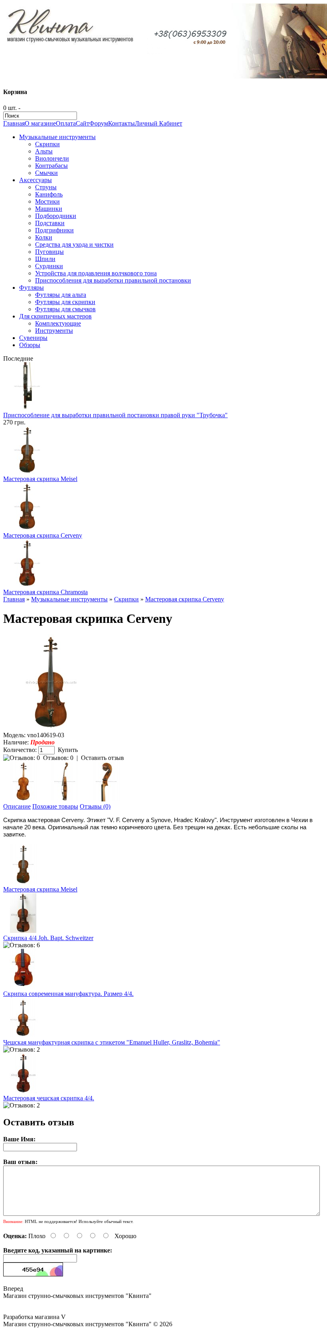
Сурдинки (49, 266)
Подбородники (55, 215)
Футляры (31, 287)
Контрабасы (51, 165)
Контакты (121, 123)
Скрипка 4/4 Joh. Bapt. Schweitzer (48, 937)
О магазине (40, 123)
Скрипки (47, 144)
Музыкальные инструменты (57, 136)
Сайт (82, 123)
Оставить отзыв (102, 757)
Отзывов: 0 (58, 757)
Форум (98, 123)
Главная (14, 123)
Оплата (66, 123)
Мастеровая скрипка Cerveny (42, 535)
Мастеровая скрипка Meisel (40, 478)
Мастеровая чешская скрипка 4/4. (48, 1098)
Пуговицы (49, 251)
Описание (17, 806)
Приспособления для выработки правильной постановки (113, 280)
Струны (46, 187)
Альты (44, 151)
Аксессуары (35, 180)
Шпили (45, 258)
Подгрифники (54, 230)
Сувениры (33, 337)
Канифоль (49, 194)
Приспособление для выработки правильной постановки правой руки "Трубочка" (115, 415)
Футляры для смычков (65, 309)
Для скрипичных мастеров (55, 316)
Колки (43, 237)
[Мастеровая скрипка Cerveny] (51, 727)
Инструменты (54, 330)
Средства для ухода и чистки (74, 244)
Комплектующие (58, 323)
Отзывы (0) (95, 806)
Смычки (46, 172)
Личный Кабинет (158, 123)
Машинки (48, 208)
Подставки (50, 223)
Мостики (47, 201)
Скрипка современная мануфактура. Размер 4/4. (68, 993)
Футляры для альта (60, 294)
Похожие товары (55, 806)
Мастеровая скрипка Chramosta (45, 592)
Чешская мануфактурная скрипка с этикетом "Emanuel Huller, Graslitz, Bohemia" (111, 1042)
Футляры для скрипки (65, 301)
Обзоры (29, 345)
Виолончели (52, 158)
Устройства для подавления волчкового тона (96, 273)
